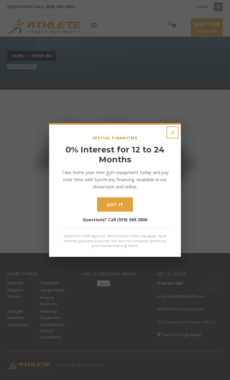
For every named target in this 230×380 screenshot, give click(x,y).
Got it (115, 204)
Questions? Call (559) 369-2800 (115, 219)
